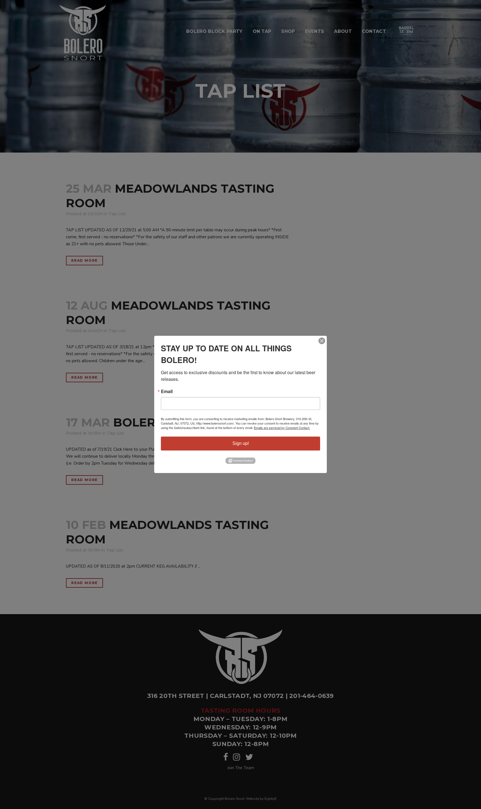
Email (167, 391)
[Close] (321, 340)
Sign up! (240, 443)
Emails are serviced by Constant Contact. (282, 427)
